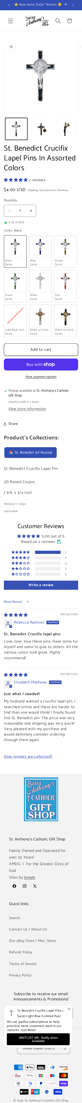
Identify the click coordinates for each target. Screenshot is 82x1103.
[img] (16, 615)
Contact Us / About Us (28, 929)
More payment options (41, 377)
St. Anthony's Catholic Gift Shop (47, 1100)
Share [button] (13, 424)
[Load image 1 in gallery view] (16, 129)
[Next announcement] (73, 5)
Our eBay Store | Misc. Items (32, 941)
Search (14, 918)
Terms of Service (23, 964)
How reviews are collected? (28, 756)
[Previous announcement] (9, 5)
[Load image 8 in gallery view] (65, 129)
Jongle (29, 877)
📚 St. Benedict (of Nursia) (30, 452)
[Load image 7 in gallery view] (41, 129)
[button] (10, 21)
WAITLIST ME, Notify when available (38, 1039)
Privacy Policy (20, 975)
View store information (27, 409)
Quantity (10, 200)
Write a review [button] (41, 585)
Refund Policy (20, 952)
